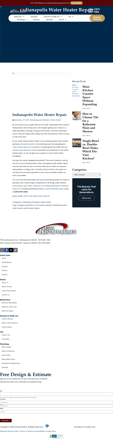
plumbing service (60, 205)
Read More (86, 108)
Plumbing (5, 367)
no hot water (39, 205)
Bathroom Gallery (7, 311)
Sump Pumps (6, 355)
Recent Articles (7, 286)
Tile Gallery (5, 339)
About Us (5, 282)
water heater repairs (31, 208)
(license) (46, 196)
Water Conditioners (8, 351)
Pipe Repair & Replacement (11, 363)
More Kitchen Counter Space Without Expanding (89, 95)
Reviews (36, 20)
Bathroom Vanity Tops (9, 307)
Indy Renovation (29, 144)
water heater (17, 208)
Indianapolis (37, 120)
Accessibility (39, 431)
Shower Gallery (7, 327)
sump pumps (17, 186)
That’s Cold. (27, 196)
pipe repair (28, 186)
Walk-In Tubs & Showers (10, 323)
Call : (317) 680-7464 (94, 10)
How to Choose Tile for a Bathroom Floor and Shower (90, 122)
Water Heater (55, 120)
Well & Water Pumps (8, 359)
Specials (49, 20)
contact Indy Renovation (53, 189)
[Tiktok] (15, 250)
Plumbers (46, 120)
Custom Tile (6, 335)
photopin (39, 196)
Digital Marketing (67, 427)
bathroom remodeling (42, 186)
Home (4, 258)
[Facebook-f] (6, 250)
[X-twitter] (11, 250)
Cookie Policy (51, 431)
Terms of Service (26, 431)
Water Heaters (6, 347)
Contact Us (5, 295)
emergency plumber (25, 205)
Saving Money (6, 262)
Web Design (54, 427)
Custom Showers (7, 319)
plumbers (16, 163)
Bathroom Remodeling (9, 303)
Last (1, 408)
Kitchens (34, 17)
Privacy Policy (75, 416)
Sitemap (3, 431)
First (1, 405)
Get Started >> (6, 420)
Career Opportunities (9, 291)
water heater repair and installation (26, 147)
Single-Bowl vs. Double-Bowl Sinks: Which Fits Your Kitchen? (91, 149)
